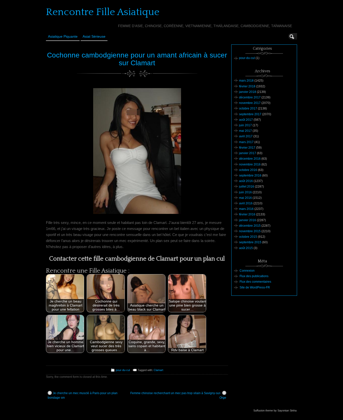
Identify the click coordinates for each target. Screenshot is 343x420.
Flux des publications (254, 276)
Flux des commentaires (255, 281)
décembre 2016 (250, 158)
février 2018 (247, 86)
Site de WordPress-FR (255, 287)
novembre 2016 (250, 164)
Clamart (158, 370)
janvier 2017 (247, 153)
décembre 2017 (250, 97)
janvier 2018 (247, 92)
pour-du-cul (123, 370)
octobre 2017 (248, 108)
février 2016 (247, 214)
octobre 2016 (248, 170)
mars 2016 (246, 209)
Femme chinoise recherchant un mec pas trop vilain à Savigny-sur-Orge (178, 395)
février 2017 (247, 147)
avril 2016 (246, 203)
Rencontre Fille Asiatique (102, 12)
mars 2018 (246, 80)
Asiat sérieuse (94, 36)
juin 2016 (245, 192)
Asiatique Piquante (63, 36)
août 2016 (246, 181)
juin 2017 (245, 125)
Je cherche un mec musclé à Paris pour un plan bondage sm (83, 395)
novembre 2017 (250, 103)
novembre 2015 (250, 231)
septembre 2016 (250, 175)
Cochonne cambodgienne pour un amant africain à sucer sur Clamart (137, 59)
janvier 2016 (247, 220)
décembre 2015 (250, 225)
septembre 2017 (250, 114)
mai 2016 (245, 198)
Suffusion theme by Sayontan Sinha (275, 410)
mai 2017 (245, 131)
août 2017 (246, 120)
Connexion (247, 270)
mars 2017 (246, 142)
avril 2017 (246, 136)
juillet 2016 (246, 186)
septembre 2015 (250, 242)
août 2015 (246, 248)
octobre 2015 (248, 236)
